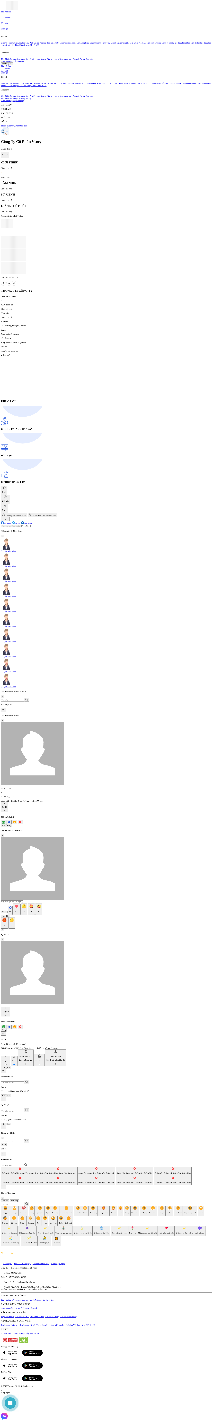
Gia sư (36, 43)
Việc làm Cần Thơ (37, 1317)
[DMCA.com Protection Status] (23, 1342)
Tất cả (4, 912)
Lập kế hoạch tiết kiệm (152, 43)
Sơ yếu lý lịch (48, 1300)
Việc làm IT (90, 1325)
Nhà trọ (56, 43)
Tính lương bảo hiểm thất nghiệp (191, 43)
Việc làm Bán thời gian (64, 1325)
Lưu (8, 1067)
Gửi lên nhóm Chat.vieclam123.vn (44, 516)
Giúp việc (64, 43)
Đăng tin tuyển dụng (9, 1308)
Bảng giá (4, 29)
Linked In (28, 523)
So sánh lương (95, 43)
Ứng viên (4, 23)
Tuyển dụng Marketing (45, 1325)
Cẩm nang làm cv (39, 59)
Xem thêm (5, 916)
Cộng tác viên (127, 43)
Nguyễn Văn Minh (8, 551)
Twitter (18, 523)
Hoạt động (14, 1201)
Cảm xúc (5, 1201)
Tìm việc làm (6, 12)
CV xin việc (5, 17)
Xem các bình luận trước (11, 526)
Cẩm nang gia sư (53, 59)
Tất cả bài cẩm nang (9, 59)
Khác (7, 520)
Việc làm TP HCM (22, 1317)
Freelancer (72, 43)
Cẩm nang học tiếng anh (69, 59)
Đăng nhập (12, 61)
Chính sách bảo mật (41, 1264)
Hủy (3, 825)
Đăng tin (4, 61)
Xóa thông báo (7, 64)
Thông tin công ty (8, 126)
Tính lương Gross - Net (24, 45)
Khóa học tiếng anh (32, 83)
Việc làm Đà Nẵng (52, 1317)
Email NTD (138, 43)
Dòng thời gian (21, 126)
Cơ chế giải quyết (58, 1264)
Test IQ (36, 45)
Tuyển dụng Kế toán (28, 1325)
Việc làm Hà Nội (7, 1317)
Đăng (9, 825)
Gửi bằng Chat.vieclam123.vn (15, 516)
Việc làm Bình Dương (68, 1317)
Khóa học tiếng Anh (25, 43)
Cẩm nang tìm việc (24, 59)
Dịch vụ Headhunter (9, 43)
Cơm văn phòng (83, 43)
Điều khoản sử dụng (22, 1264)
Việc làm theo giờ (46, 43)
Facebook (8, 523)
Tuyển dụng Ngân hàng (10, 1325)
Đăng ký (20, 61)
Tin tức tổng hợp (86, 59)
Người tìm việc (23, 1308)
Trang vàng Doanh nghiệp (111, 43)
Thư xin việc (37, 1300)
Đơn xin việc (27, 1300)
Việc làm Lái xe (79, 1325)
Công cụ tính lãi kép (170, 43)
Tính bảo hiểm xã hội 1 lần (11, 86)
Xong (4, 1144)
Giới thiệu (7, 1264)
